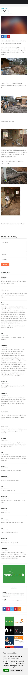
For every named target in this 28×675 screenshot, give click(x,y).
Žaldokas (5, 592)
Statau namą (4, 8)
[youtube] (16, 609)
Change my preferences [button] (16, 670)
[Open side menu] (1, 2)
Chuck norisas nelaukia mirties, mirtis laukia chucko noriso (14, 600)
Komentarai (14, 588)
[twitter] (12, 609)
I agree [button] (6, 670)
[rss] (19, 609)
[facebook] (4, 609)
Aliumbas (5, 599)
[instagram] (8, 609)
